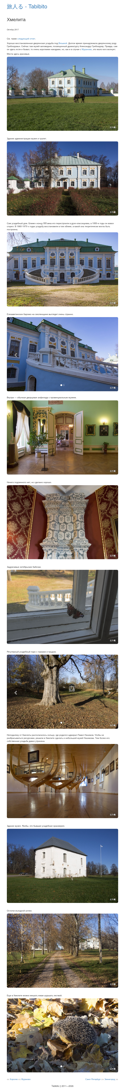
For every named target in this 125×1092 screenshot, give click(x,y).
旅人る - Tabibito (27, 6)
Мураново (87, 49)
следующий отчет (26, 38)
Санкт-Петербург (93, 1079)
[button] (15, 354)
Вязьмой (63, 43)
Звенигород (109, 1079)
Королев (14, 1079)
